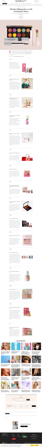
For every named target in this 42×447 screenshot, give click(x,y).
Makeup (20, 6)
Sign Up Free (34, 438)
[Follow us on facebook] (2, 435)
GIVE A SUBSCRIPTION (24, 426)
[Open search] (39, 3)
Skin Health (13, 376)
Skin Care (2, 376)
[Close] (41, 445)
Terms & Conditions (19, 436)
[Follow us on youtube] (7, 435)
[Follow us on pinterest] (4, 435)
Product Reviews (23, 389)
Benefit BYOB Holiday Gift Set (13, 62)
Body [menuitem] (19, 3)
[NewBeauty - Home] (21, 1)
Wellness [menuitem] (30, 3)
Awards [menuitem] (24, 3)
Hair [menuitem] (21, 3)
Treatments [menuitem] (16, 3)
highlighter (26, 52)
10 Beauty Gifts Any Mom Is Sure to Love (19, 56)
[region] (21, 445)
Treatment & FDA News (24, 363)
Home (18, 6)
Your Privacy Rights (28, 445)
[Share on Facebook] (5, 417)
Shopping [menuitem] (27, 3)
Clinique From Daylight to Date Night (14, 271)
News (1, 363)
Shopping (2, 389)
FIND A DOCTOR (5, 3)
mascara (30, 52)
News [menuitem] (11, 3)
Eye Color (23, 6)
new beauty (7, 413)
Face (11, 389)
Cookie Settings (24, 436)
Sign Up (28, 399)
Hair (11, 363)
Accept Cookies (36, 445)
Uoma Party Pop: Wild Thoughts (13, 218)
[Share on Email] (6, 417)
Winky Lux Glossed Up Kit (12, 169)
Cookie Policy (13, 436)
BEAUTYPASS (36, 3)
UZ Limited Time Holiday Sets (13, 252)
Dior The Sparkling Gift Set (12, 289)
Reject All (32, 445)
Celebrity (33, 376)
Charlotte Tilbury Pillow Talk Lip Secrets (14, 235)
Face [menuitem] (13, 3)
